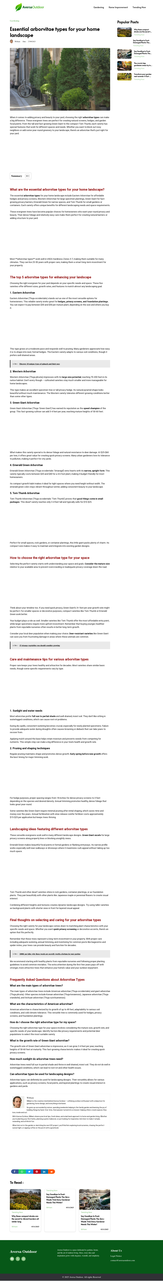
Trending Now (139, 7)
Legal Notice (116, 1255)
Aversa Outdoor (23, 1251)
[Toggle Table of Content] (26, 176)
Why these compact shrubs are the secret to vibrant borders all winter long (25, 1219)
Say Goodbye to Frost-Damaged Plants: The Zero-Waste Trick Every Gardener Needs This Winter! (58, 1198)
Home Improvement (118, 7)
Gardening (99, 7)
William (17, 41)
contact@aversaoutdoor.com (122, 1260)
